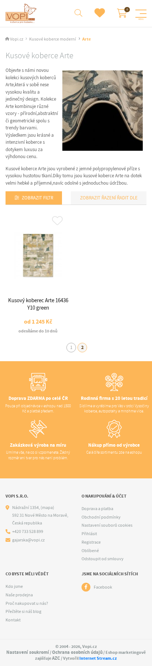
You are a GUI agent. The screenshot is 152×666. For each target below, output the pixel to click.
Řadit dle (127, 198)
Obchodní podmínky (101, 517)
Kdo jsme (14, 586)
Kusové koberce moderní (52, 39)
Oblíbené (90, 551)
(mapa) (47, 507)
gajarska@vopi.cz (28, 540)
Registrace (91, 542)
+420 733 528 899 (27, 531)
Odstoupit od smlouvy (103, 559)
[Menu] (141, 13)
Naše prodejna (19, 595)
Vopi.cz (16, 39)
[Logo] (22, 13)
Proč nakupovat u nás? (27, 603)
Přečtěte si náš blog (23, 611)
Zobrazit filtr (37, 198)
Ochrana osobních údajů (77, 652)
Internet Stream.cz (98, 658)
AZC (56, 658)
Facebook (103, 587)
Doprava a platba (97, 509)
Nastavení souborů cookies (107, 525)
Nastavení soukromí (27, 652)
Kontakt (13, 620)
